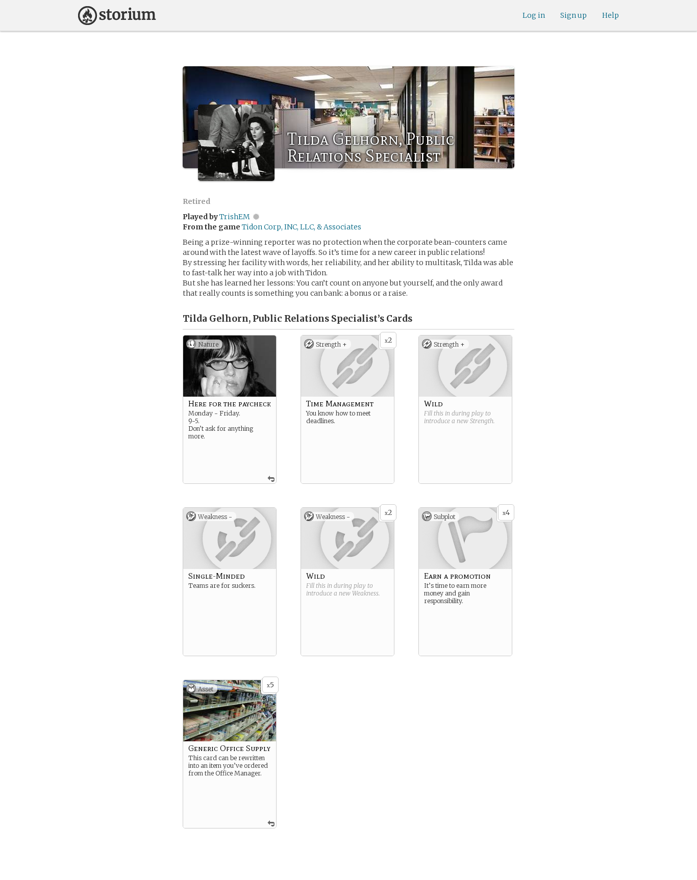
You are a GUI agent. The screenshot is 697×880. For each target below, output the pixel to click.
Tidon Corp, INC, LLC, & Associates (301, 226)
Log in (533, 15)
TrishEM (234, 216)
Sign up (573, 15)
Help (610, 15)
